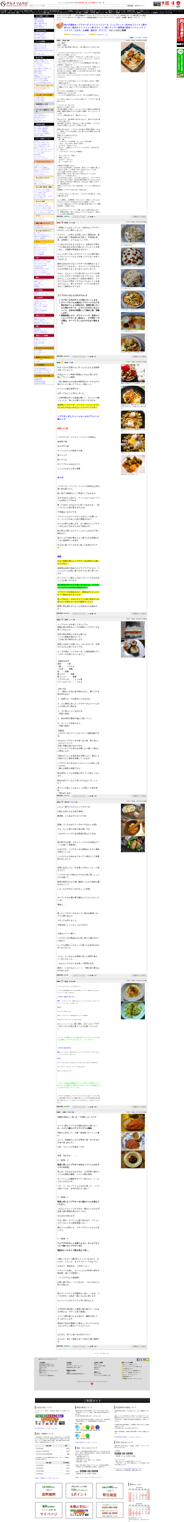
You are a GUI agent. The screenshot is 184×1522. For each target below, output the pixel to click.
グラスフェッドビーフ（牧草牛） (43, 261)
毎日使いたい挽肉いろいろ (41, 61)
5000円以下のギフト (40, 114)
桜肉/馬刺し (38, 328)
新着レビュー (98, 1364)
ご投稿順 (144, 37)
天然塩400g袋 (38, 378)
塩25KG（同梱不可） (40, 135)
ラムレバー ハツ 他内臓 (41, 306)
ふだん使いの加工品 (40, 99)
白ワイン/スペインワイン (41, 249)
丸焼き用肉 (37, 154)
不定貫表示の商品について (46, 1364)
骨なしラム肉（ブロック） (41, 305)
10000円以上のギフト (40, 117)
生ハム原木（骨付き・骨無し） (13, 12)
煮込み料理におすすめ (40, 70)
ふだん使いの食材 (39, 100)
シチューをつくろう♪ (40, 66)
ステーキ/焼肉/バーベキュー (143, 11)
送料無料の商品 (131, 11)
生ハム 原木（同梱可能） (41, 130)
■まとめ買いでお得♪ (40, 54)
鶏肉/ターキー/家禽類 (114, 12)
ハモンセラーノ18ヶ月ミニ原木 (43, 207)
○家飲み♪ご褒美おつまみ (41, 59)
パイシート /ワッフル (40, 367)
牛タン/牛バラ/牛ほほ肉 (41, 265)
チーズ (40, 12)
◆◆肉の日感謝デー (40, 18)
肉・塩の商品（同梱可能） (41, 128)
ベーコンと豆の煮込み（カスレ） (43, 82)
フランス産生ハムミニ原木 (41, 205)
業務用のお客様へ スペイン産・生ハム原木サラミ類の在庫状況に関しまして (44, 11)
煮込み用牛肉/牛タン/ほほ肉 (42, 268)
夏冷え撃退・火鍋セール (41, 38)
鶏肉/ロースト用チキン (40, 337)
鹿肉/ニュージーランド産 (41, 294)
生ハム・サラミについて (130, 1374)
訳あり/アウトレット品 (40, 45)
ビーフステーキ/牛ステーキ (42, 142)
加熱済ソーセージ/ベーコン (42, 171)
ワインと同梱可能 (39, 254)
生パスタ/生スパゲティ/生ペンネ (43, 370)
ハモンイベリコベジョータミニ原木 (44, 210)
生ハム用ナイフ (39, 233)
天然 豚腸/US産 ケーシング (42, 227)
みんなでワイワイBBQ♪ (41, 32)
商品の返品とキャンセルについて (48, 1370)
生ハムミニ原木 (40, 201)
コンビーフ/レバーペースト (42, 172)
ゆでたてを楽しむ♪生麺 (41, 78)
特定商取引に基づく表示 (73, 1367)
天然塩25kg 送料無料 (40, 383)
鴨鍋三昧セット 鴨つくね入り (42, 322)
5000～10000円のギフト (41, 115)
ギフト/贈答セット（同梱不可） (43, 126)
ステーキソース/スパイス (41, 158)
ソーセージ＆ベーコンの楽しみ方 (132, 1366)
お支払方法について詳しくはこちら (47, 1428)
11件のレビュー (79, 34)
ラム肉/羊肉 (92, 12)
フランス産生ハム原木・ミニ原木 (43, 196)
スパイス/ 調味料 (39, 359)
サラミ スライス (39, 181)
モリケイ (71, 619)
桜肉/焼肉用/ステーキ (40, 330)
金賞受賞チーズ (127, 1376)
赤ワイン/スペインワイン (41, 247)
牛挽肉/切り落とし (39, 267)
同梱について (43, 1372)
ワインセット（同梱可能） (41, 131)
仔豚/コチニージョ (39, 284)
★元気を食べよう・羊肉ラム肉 (43, 43)
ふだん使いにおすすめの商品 (81, 11)
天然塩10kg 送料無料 (40, 381)
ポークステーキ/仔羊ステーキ (42, 144)
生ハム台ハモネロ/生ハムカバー (43, 234)
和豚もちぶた (38, 281)
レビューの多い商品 (99, 1366)
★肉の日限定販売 (39, 27)
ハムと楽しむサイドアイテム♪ (42, 63)
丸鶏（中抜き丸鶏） (40, 343)
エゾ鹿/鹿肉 (85, 12)
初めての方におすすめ (40, 47)
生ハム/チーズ (38, 119)
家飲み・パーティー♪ (40, 75)
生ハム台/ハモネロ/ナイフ (63, 12)
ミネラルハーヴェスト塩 (165, 12)
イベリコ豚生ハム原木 (40, 192)
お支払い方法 (43, 1367)
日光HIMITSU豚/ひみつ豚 (41, 279)
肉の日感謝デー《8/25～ (6, 11)
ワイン (73, 12)
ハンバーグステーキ (40, 156)
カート (163, 6)
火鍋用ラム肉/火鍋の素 (40, 310)
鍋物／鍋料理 (38, 72)
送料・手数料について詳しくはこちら (47, 1478)
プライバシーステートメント (75, 1366)
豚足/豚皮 (37, 286)
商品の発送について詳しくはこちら (87, 1442)
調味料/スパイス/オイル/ (143, 12)
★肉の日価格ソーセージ (41, 25)
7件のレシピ (103, 34)
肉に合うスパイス (39, 312)
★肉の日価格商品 (39, 21)
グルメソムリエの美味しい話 (102, 1375)
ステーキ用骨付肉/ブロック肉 (42, 146)
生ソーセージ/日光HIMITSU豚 (42, 169)
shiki (70, 362)
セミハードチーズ (39, 218)
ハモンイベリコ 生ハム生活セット (43, 191)
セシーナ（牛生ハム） (40, 36)
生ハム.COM (97, 1373)
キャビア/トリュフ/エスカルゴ (128, 12)
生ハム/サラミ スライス (171, 11)
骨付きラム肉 (38, 303)
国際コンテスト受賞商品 (41, 167)
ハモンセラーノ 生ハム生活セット (43, 189)
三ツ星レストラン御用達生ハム (132, 1370)
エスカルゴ (37, 354)
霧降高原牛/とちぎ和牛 (40, 260)
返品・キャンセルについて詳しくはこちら (89, 1477)
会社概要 (69, 1364)
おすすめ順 (138, 37)
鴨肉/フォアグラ (100, 12)
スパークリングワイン (40, 251)
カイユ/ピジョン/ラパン (41, 341)
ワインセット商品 (39, 252)
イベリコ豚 (37, 283)
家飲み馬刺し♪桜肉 (39, 34)
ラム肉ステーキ (39, 299)
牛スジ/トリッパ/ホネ (40, 270)
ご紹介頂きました (128, 1368)
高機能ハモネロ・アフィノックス (132, 1378)
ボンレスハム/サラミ (40, 174)
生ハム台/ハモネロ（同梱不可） (43, 133)
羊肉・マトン (38, 308)
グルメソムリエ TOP (64, 15)
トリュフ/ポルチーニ (40, 352)
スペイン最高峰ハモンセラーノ (132, 1372)
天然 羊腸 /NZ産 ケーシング (42, 225)
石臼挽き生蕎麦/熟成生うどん (42, 369)
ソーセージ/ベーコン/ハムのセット (43, 164)
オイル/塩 (37, 361)
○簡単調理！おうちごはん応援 (42, 77)
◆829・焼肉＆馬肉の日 (41, 23)
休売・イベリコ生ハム (40, 183)
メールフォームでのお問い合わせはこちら (128, 1468)
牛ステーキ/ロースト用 (40, 263)
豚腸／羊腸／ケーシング (49, 12)
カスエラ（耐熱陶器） (40, 238)
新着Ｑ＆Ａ (97, 1367)
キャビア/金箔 (38, 350)
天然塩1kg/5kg (38, 379)
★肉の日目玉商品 (39, 20)
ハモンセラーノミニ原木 (41, 203)
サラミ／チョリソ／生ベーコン (30, 12)
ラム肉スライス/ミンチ (40, 301)
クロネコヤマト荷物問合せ (46, 1375)
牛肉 (77, 12)
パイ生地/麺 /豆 (154, 12)
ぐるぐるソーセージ (40, 165)
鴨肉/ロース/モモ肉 (39, 319)
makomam (73, 802)
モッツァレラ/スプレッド (41, 219)
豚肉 (80, 12)
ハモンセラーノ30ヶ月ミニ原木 (43, 209)
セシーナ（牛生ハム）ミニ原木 (43, 212)
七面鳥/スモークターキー (41, 339)
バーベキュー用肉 (39, 153)
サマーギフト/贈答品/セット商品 (109, 11)
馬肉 (106, 12)
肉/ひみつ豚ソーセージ (40, 120)
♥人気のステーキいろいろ (41, 141)
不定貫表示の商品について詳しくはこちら (128, 1437)
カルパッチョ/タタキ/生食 (41, 80)
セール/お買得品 (69, 11)
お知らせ (96, 1369)
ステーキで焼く (39, 65)
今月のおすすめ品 (18, 11)
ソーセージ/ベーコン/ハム (157, 11)
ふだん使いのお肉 (39, 97)
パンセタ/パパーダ (39, 89)
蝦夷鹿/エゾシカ (39, 292)
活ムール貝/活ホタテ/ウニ (41, 106)
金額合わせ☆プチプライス (41, 48)
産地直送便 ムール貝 (95, 11)
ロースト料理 (38, 73)
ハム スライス (38, 180)
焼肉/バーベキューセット (41, 147)
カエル (36, 344)
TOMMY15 (70, 1112)
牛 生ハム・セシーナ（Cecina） (43, 274)
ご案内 (68, 1372)
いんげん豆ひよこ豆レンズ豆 (42, 372)
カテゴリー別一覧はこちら (101, 1353)
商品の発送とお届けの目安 (46, 1366)
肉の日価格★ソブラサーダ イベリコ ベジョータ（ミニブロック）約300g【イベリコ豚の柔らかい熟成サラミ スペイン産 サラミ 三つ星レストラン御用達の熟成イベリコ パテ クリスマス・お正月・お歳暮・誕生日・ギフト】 (105, 27)
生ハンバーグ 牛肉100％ (41, 272)
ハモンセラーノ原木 (40, 194)
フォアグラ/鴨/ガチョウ (41, 321)
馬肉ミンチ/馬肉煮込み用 (41, 332)
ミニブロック (38, 91)
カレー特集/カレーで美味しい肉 (43, 68)
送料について (43, 1369)
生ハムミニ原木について (130, 1364)
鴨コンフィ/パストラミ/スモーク (43, 317)
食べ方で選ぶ (122, 11)
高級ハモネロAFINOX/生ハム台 (43, 236)
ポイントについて (44, 1374)
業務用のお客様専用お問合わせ (75, 1373)
